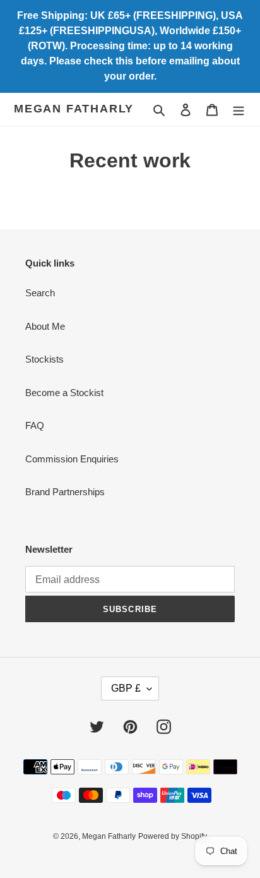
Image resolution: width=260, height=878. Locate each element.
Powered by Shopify (172, 836)
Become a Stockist (64, 392)
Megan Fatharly (74, 108)
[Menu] (238, 109)
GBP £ (126, 688)
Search (40, 292)
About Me (45, 326)
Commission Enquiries (72, 459)
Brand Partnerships (65, 491)
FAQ (34, 425)
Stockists (44, 359)
